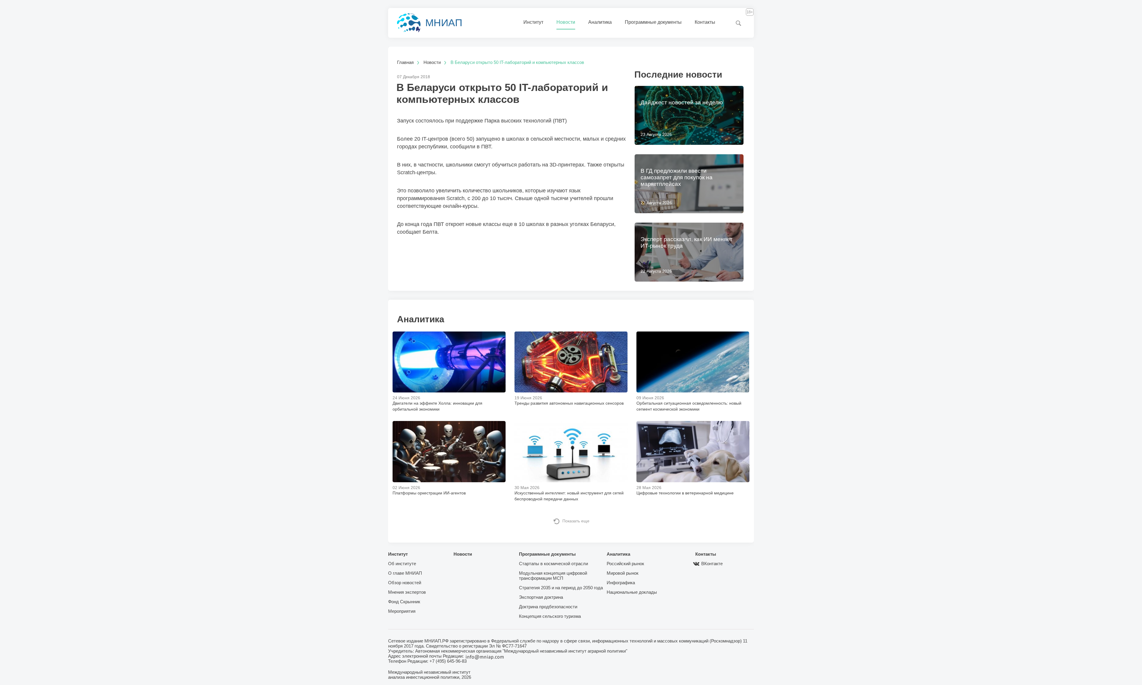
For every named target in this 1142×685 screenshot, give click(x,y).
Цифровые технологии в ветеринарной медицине (685, 493)
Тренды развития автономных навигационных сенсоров (569, 403)
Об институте (402, 563)
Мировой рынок (623, 573)
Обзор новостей (404, 582)
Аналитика (600, 22)
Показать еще (575, 521)
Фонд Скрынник (404, 601)
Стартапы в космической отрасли (553, 563)
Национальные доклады (632, 592)
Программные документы (653, 22)
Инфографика (621, 582)
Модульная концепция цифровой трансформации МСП (553, 576)
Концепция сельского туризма (550, 616)
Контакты (705, 22)
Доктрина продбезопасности (548, 606)
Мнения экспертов (407, 592)
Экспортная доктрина (541, 597)
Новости (565, 22)
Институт (533, 22)
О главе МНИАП (405, 573)
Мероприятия (401, 611)
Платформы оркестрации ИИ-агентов (429, 493)
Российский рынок (625, 563)
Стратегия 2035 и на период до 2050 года (561, 587)
